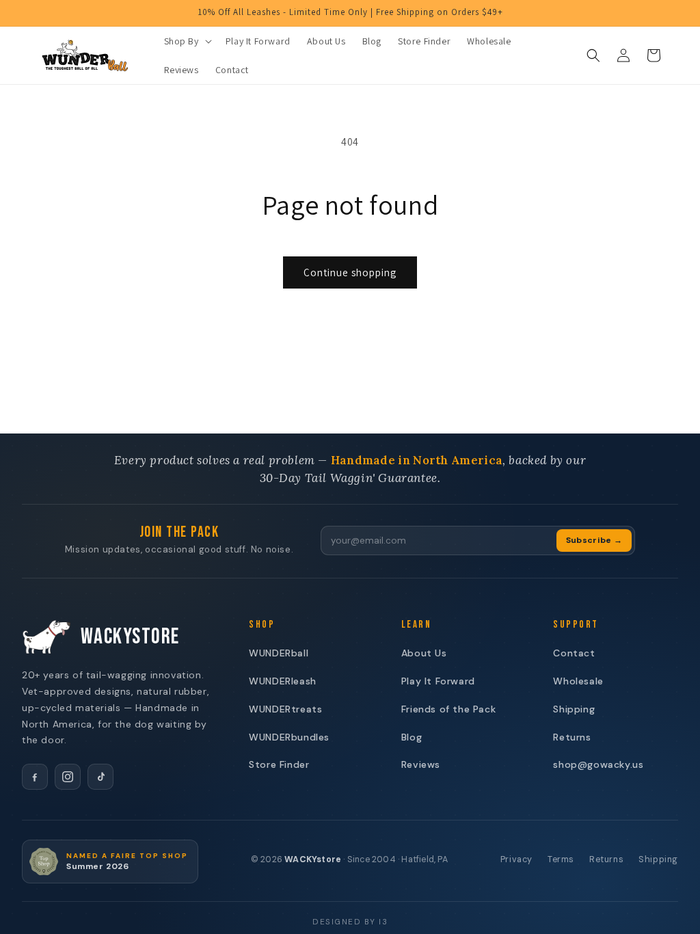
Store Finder (279, 764)
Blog (411, 737)
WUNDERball (278, 653)
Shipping (574, 709)
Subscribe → (594, 540)
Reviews (420, 764)
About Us (424, 653)
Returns (572, 737)
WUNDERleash (283, 681)
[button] (186, 41)
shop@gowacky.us (598, 764)
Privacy (516, 859)
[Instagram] (68, 777)
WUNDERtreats (285, 709)
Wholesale (578, 681)
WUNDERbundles (289, 737)
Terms (561, 859)
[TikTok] (100, 777)
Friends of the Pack (448, 709)
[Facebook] (35, 777)
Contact (574, 653)
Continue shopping (350, 272)
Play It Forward (438, 681)
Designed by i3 (350, 922)
